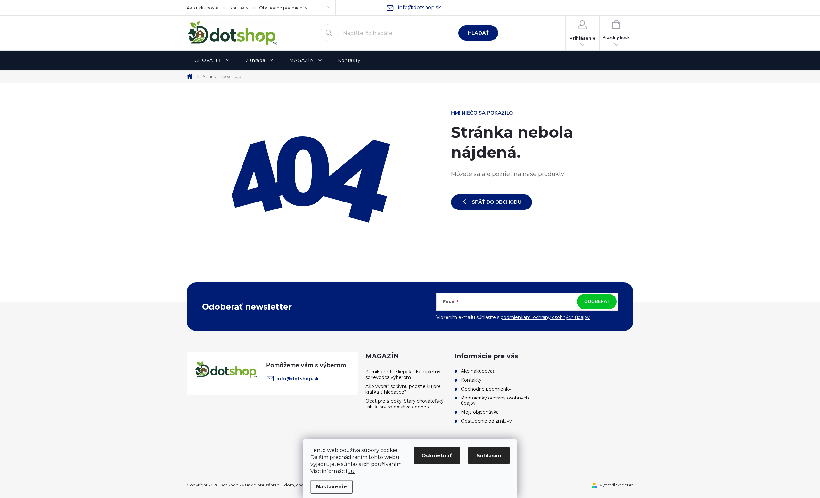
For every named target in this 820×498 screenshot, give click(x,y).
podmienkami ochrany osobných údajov (545, 317)
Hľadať (478, 32)
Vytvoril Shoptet (616, 484)
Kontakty (238, 7)
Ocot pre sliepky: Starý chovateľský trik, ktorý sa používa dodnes (404, 404)
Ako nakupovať (202, 7)
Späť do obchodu (496, 202)
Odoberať (597, 301)
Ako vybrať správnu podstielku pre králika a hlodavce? (403, 389)
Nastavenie (331, 487)
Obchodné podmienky (283, 7)
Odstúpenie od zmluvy (486, 421)
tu (351, 471)
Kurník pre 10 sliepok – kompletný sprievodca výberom (402, 374)
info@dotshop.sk (297, 379)
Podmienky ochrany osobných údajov (495, 400)
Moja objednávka (480, 412)
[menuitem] (212, 61)
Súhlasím (489, 456)
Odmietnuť (437, 456)
